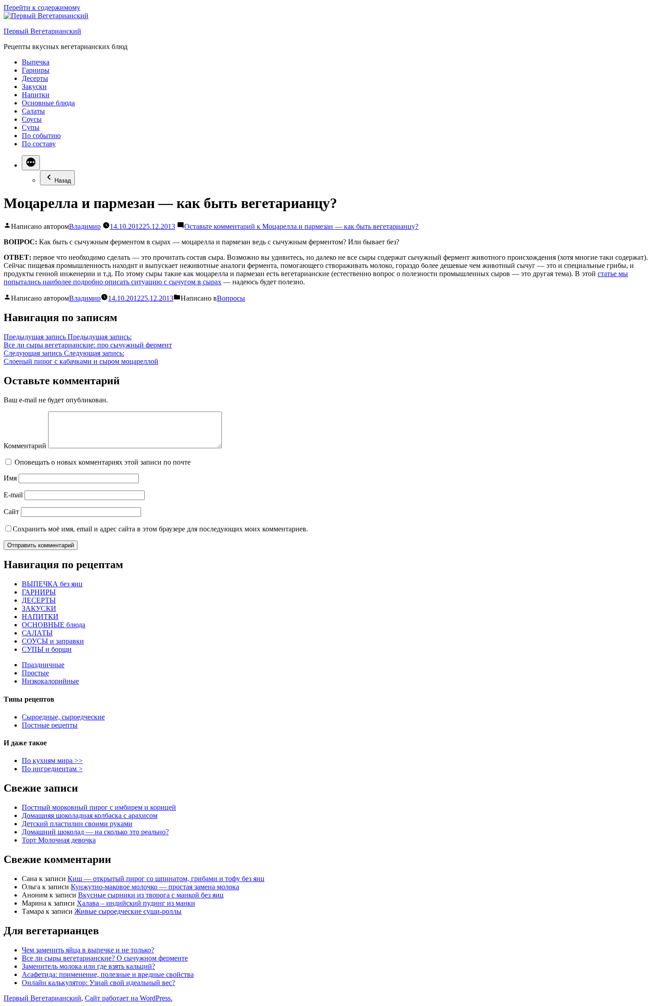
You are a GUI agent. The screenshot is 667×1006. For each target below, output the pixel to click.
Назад (62, 180)
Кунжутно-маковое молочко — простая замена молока (155, 887)
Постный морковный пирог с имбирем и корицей (99, 807)
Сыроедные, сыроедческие (63, 717)
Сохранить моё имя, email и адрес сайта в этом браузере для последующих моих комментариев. (160, 529)
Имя (10, 478)
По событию (41, 135)
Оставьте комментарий (301, 226)
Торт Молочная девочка (59, 840)
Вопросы (231, 298)
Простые (35, 673)
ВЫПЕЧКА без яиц (52, 584)
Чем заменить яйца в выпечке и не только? (88, 950)
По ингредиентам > (52, 769)
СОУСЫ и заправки (53, 641)
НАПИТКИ (40, 616)
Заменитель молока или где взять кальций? (88, 966)
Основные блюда (48, 103)
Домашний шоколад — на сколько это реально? (95, 832)
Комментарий (25, 446)
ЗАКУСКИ (39, 608)
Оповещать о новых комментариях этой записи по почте (103, 462)
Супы (30, 127)
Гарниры (35, 70)
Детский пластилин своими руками (77, 824)
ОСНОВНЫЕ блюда (53, 625)
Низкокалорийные (50, 681)
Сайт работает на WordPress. (128, 998)
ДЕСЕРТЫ (39, 600)
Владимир (85, 226)
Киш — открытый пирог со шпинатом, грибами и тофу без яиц (166, 878)
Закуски (34, 86)
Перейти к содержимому (42, 7)
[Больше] (31, 162)
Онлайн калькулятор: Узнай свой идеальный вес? (98, 982)
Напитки (35, 95)
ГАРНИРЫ (39, 592)
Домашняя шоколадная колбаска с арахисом (89, 815)
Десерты (35, 78)
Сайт (11, 511)
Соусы (32, 119)
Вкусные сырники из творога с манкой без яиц (151, 895)
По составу (39, 144)
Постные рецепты (50, 725)
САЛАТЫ (37, 633)
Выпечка (35, 62)
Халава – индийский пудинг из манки (136, 903)
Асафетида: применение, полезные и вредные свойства (108, 974)
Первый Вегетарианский (42, 31)
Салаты (33, 111)
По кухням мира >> (52, 760)
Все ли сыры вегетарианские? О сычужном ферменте (105, 958)
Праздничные (43, 665)
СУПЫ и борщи (47, 649)
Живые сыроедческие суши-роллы (127, 911)
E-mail (13, 495)
